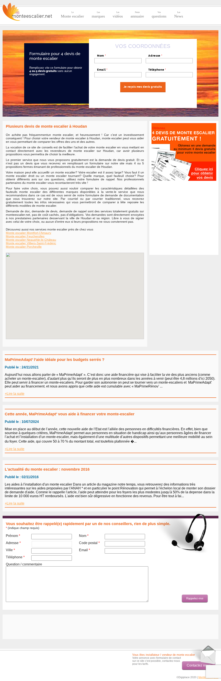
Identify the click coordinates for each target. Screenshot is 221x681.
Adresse (155, 55)
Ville (10, 550)
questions (159, 14)
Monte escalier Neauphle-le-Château (31, 239)
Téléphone (157, 69)
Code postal (89, 543)
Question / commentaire (24, 564)
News (178, 14)
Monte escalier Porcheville (24, 246)
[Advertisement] (184, 246)
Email (102, 69)
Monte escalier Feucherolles (25, 236)
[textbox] (169, 60)
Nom (101, 55)
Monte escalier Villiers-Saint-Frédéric (31, 243)
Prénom (13, 536)
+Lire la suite (14, 393)
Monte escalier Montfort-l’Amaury (28, 233)
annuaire (137, 14)
